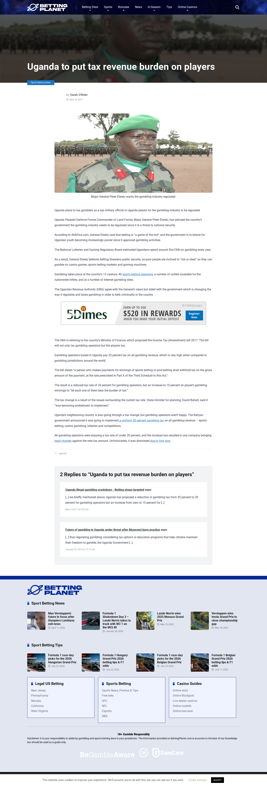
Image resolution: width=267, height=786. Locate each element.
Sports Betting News (41, 82)
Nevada (36, 701)
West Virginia (39, 711)
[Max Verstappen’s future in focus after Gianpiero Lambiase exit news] (36, 629)
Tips (169, 7)
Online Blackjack (183, 695)
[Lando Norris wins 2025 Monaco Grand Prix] (145, 629)
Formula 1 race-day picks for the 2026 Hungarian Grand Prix (62, 658)
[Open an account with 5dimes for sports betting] (133, 317)
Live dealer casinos (185, 701)
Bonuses (123, 7)
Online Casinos (187, 7)
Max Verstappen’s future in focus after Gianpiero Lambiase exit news (61, 619)
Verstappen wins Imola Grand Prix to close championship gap (225, 619)
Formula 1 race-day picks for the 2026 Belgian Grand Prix (170, 658)
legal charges (63, 441)
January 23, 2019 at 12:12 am (80, 549)
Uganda (62, 453)
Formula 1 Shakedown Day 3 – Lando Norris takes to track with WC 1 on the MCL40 (117, 620)
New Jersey (38, 690)
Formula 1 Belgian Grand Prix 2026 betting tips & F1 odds (223, 660)
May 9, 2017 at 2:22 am (77, 509)
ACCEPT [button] (217, 780)
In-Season (154, 7)
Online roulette (182, 706)
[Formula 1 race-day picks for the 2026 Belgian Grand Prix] (145, 670)
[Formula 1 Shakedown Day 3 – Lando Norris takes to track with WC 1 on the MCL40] (91, 629)
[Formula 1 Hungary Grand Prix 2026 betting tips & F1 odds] (91, 670)
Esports (107, 711)
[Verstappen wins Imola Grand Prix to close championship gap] (200, 629)
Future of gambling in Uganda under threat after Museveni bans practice (112, 529)
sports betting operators (137, 274)
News (138, 7)
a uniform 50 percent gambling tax (141, 420)
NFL (104, 706)
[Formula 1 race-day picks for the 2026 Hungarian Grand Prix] (36, 670)
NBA (105, 716)
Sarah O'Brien (79, 95)
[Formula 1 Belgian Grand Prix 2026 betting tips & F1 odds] (200, 670)
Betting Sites (90, 7)
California (37, 706)
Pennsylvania (39, 695)
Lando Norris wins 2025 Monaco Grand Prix (170, 617)
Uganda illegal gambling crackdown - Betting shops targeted (104, 489)
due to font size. (160, 441)
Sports (108, 7)
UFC (104, 701)
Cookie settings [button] (197, 780)
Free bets (108, 695)
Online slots (180, 690)
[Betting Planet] (47, 6)
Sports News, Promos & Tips (120, 690)
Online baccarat (183, 711)
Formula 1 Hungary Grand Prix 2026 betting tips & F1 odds (115, 660)
